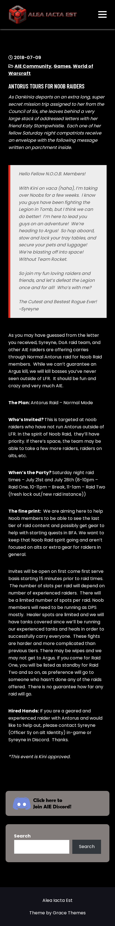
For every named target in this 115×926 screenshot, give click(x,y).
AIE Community (33, 66)
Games (62, 66)
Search (22, 836)
